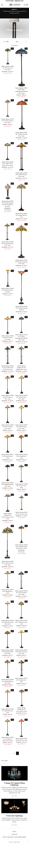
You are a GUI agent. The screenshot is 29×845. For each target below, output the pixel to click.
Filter (7, 42)
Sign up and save (14, 842)
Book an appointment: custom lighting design (14, 837)
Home (13, 27)
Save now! (14, 824)
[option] (14, 13)
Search (14, 831)
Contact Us (14, 834)
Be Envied (14, 795)
